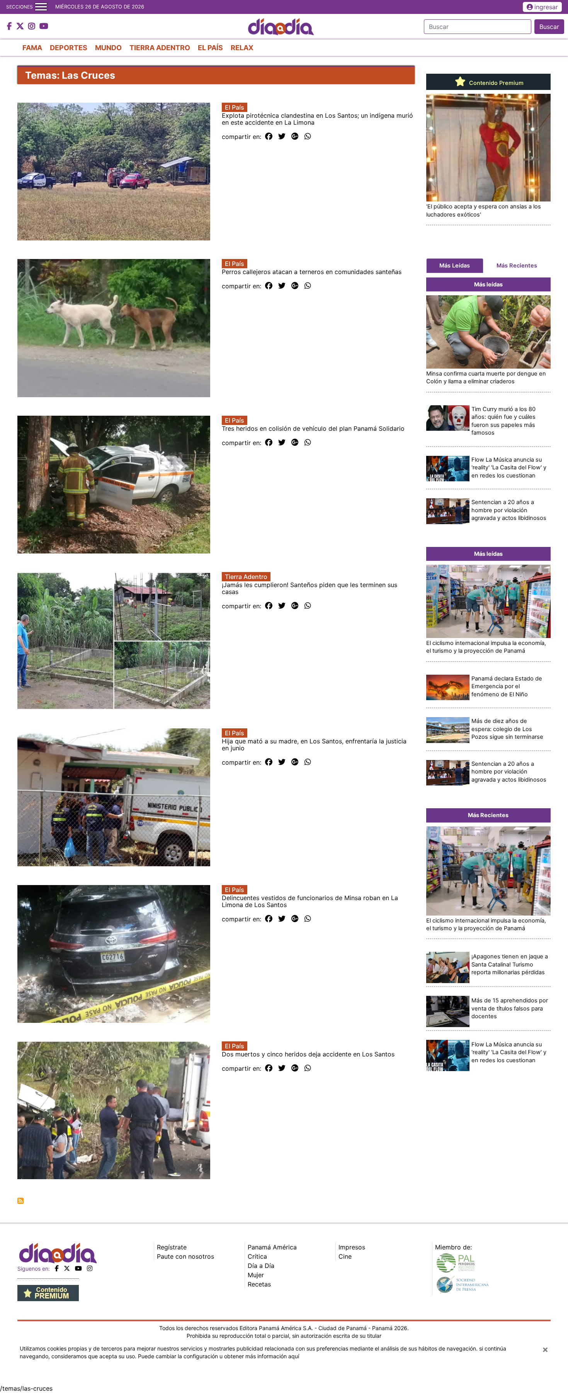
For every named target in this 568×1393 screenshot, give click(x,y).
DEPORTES (68, 48)
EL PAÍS (210, 48)
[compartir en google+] (295, 136)
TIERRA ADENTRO (159, 48)
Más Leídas (454, 265)
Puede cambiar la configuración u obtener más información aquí (218, 1356)
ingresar (546, 7)
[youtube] (78, 1268)
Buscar (549, 26)
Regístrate (172, 1247)
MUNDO (108, 48)
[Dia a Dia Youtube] (43, 26)
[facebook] (57, 1268)
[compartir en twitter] (281, 136)
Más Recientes (517, 265)
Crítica (257, 1256)
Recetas (259, 1284)
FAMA (32, 48)
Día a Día (261, 1265)
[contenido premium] (48, 1292)
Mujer (256, 1275)
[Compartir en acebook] (268, 136)
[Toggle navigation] (41, 7)
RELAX (242, 48)
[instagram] (89, 1268)
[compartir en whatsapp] (308, 136)
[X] (67, 1268)
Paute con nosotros (185, 1256)
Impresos (351, 1247)
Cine (345, 1256)
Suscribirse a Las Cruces (20, 1201)
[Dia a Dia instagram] (32, 26)
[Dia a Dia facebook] (10, 26)
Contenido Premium (496, 83)
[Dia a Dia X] (21, 26)
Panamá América (272, 1247)
